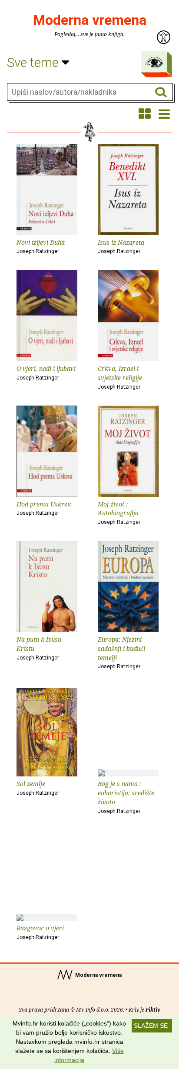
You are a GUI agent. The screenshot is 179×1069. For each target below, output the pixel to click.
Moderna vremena (89, 20)
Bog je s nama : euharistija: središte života (126, 796)
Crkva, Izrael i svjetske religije (120, 377)
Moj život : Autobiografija (119, 513)
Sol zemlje (38, 787)
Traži (161, 92)
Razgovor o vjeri (40, 932)
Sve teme (34, 62)
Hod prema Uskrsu (44, 508)
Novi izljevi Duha (41, 246)
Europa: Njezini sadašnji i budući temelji (121, 652)
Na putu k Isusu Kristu (39, 648)
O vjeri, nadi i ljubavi (46, 372)
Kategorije (154, 62)
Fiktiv (153, 1009)
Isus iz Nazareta (121, 246)
